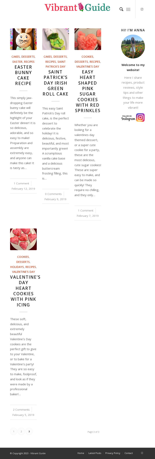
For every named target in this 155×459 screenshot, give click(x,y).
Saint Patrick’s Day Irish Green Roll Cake (56, 83)
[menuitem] (119, 9)
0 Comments (53, 194)
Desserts (28, 56)
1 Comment (21, 183)
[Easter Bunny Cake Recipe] (23, 39)
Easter (17, 62)
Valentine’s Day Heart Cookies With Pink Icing (25, 290)
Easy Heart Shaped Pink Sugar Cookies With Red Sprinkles (88, 91)
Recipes (29, 62)
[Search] (119, 9)
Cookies (87, 56)
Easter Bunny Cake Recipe (23, 75)
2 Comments (21, 409)
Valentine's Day (87, 66)
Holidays (17, 267)
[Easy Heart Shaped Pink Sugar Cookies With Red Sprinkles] (87, 39)
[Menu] (128, 9)
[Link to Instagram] (142, 9)
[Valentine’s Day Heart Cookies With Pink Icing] (23, 239)
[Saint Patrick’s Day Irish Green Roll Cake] (55, 39)
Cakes (16, 56)
